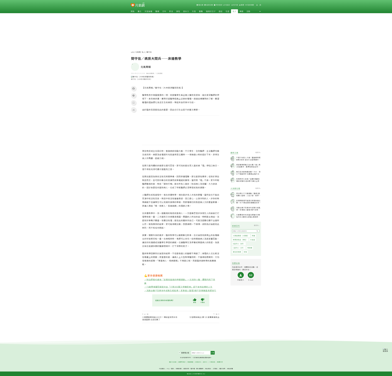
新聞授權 (179, 368)
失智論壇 (148, 11)
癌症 (221, 11)
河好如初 (218, 5)
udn (132, 52)
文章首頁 (212, 362)
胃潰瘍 (249, 248)
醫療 (157, 11)
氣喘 (245, 252)
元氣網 (138, 52)
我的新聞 (250, 5)
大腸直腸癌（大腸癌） (241, 236)
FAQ (168, 369)
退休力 (186, 11)
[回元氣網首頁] (139, 5)
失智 (194, 11)
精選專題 (190, 362)
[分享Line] (133, 95)
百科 (164, 11)
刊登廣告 (162, 368)
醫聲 (201, 11)
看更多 (257, 152)
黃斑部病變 (237, 252)
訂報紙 (215, 368)
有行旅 (235, 5)
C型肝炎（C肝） (239, 248)
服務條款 (186, 369)
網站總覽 (230, 368)
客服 (172, 369)
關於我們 (222, 368)
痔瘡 (253, 236)
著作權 (193, 369)
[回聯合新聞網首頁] (133, 5)
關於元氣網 (172, 362)
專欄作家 (220, 362)
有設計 (227, 5)
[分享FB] (133, 88)
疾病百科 (198, 362)
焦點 (133, 11)
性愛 (227, 11)
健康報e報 (185, 353)
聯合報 (200, 5)
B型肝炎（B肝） (239, 244)
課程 (178, 11)
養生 (139, 11)
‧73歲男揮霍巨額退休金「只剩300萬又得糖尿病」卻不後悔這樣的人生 (178, 286)
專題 (241, 11)
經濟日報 (209, 5)
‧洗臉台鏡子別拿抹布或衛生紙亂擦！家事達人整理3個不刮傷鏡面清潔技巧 (180, 290)
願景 (242, 5)
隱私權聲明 (199, 369)
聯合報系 (208, 368)
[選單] (260, 5)
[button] (260, 11)
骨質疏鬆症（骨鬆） (240, 240)
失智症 (252, 240)
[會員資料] (257, 5)
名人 (234, 11)
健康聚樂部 (181, 362)
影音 (171, 11)
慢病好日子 (211, 11)
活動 (248, 11)
